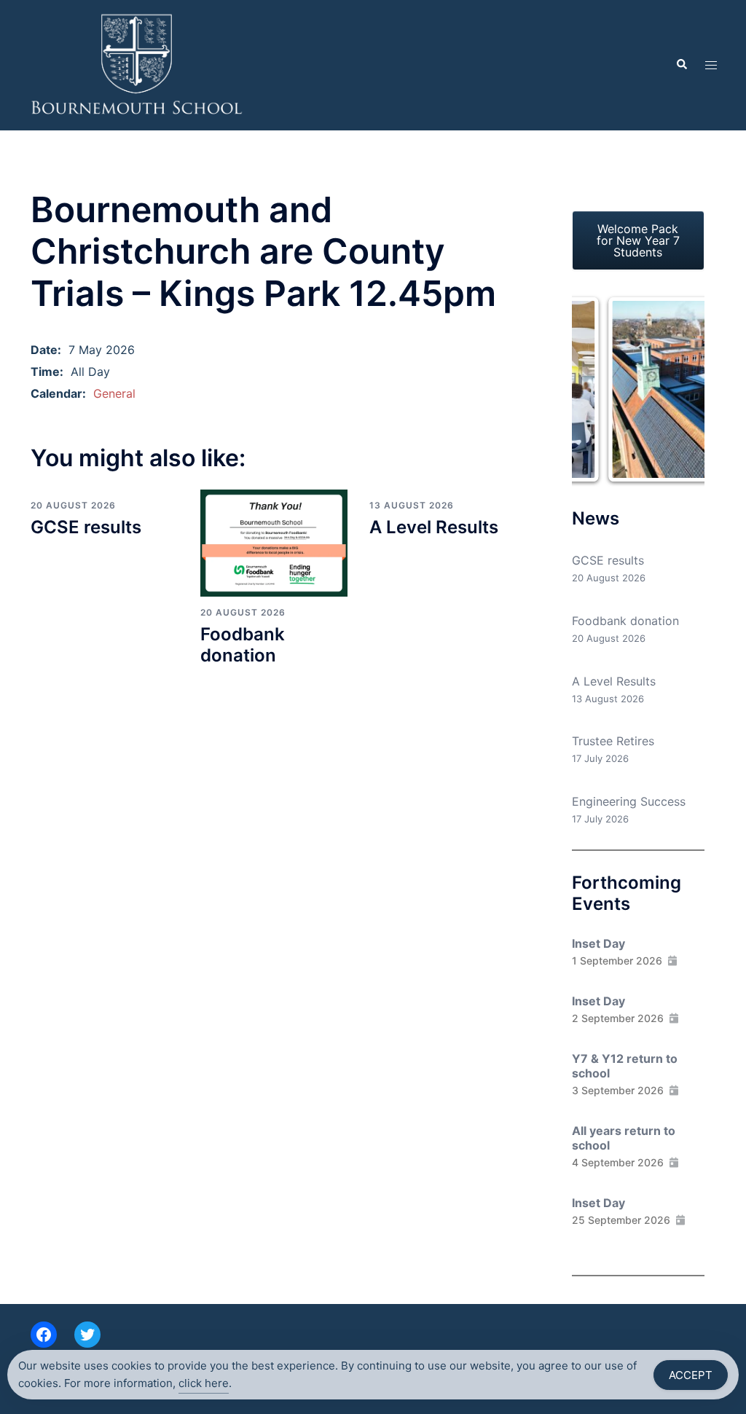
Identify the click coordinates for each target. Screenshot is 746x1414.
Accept (690, 1375)
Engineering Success (629, 801)
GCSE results (86, 527)
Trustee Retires (613, 741)
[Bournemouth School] (136, 64)
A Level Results (433, 527)
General (114, 393)
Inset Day (598, 943)
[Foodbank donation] (274, 542)
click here (203, 1383)
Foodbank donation (242, 645)
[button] (681, 65)
